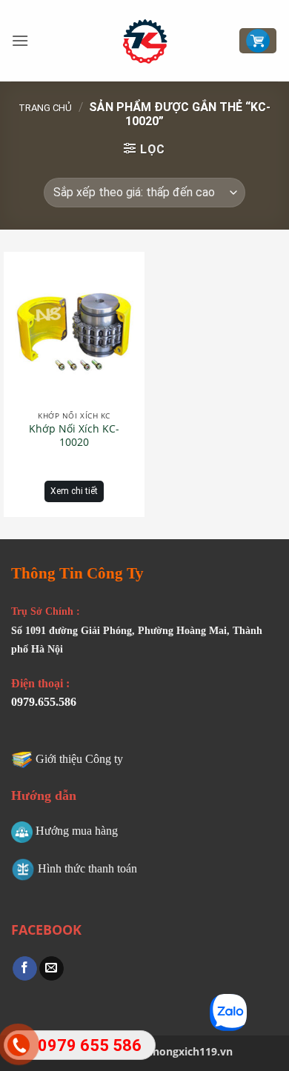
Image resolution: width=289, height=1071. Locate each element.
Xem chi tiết (74, 491)
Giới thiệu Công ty (79, 759)
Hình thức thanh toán (87, 868)
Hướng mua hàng (77, 830)
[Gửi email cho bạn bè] (51, 968)
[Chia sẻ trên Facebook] (25, 968)
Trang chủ (45, 107)
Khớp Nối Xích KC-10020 (74, 435)
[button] (20, 40)
